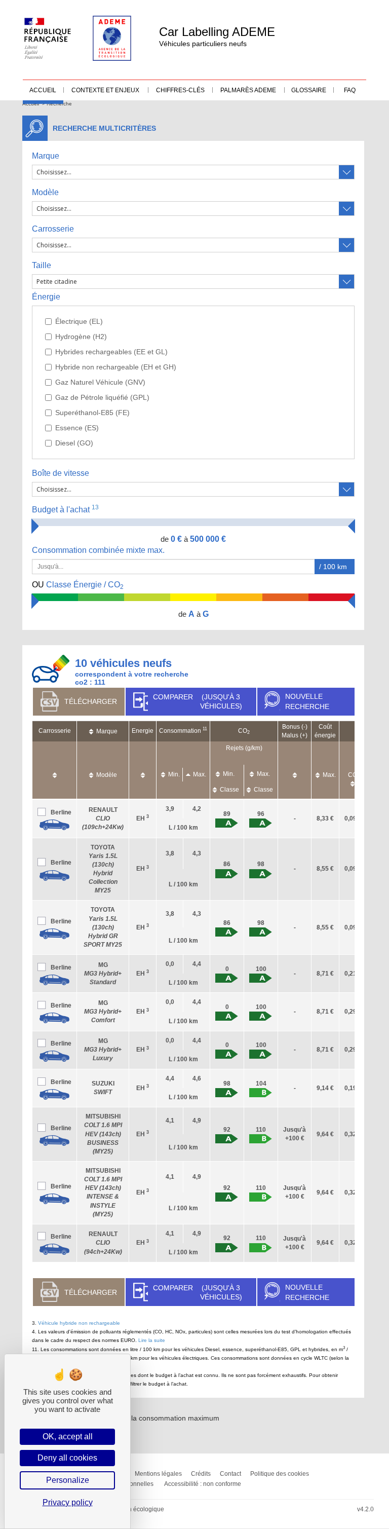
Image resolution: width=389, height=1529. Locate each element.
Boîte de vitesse (60, 473)
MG (103, 973)
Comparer (197, 701)
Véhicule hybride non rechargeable (79, 1323)
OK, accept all (68, 1436)
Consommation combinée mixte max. (99, 550)
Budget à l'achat (65, 509)
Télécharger (90, 701)
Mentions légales (158, 1473)
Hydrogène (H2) (81, 336)
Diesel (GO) (74, 443)
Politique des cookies (279, 1473)
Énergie (46, 296)
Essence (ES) (77, 428)
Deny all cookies (67, 1457)
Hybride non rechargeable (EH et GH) (115, 367)
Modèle (45, 192)
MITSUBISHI (103, 1134)
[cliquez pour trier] (54, 770)
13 (95, 507)
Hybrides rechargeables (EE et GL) (111, 352)
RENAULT (103, 818)
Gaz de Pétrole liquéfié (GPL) (102, 397)
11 (205, 728)
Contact (230, 1473)
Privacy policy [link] (68, 1502)
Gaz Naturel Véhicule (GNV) (100, 382)
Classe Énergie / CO (78, 585)
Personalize (67, 1480)
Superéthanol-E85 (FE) (92, 412)
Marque (45, 156)
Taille (41, 265)
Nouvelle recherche (307, 701)
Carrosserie (53, 229)
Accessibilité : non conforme (202, 1483)
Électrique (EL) (79, 321)
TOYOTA (103, 927)
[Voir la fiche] (54, 824)
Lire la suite (151, 1340)
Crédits (201, 1473)
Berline (61, 812)
